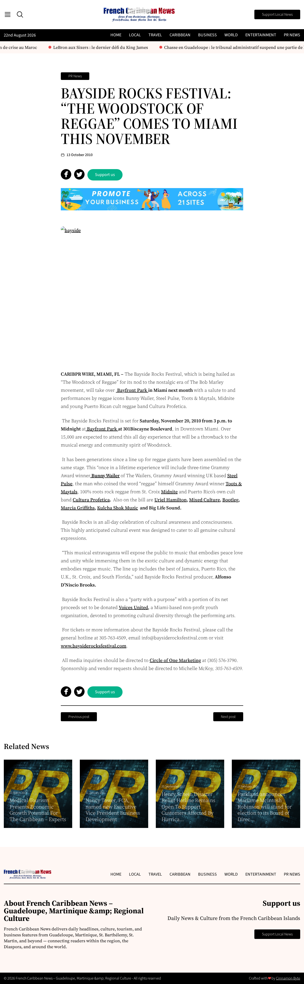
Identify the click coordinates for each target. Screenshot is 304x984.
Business (207, 35)
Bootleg (230, 499)
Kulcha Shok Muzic (117, 507)
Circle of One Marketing (175, 660)
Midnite (169, 491)
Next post (228, 716)
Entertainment (260, 35)
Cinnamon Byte (288, 978)
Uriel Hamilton (170, 499)
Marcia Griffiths (78, 507)
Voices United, (134, 607)
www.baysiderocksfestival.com (93, 645)
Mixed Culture (204, 499)
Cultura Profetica (91, 499)
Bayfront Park (132, 390)
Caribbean (180, 35)
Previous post (78, 716)
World (231, 35)
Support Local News (277, 14)
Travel (155, 35)
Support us (105, 175)
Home (115, 35)
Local (135, 35)
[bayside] (152, 293)
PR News (292, 35)
